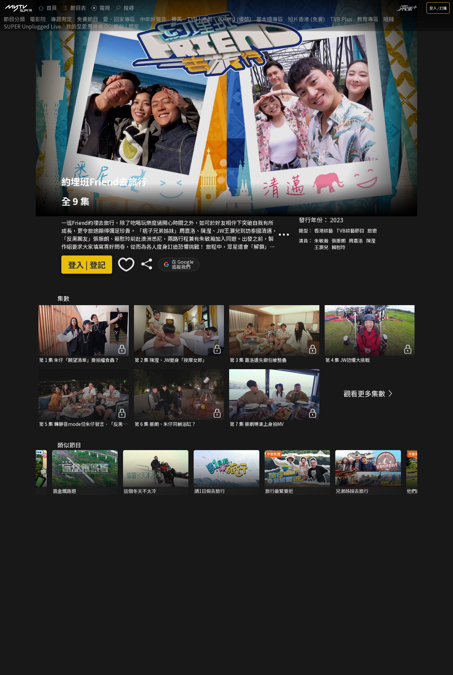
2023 (336, 219)
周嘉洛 (356, 240)
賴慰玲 (339, 247)
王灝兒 (321, 247)
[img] (18, 8)
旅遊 (372, 230)
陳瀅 (370, 240)
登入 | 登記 (86, 264)
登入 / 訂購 (438, 8)
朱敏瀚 (321, 240)
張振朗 (339, 240)
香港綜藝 (323, 230)
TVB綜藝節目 (350, 230)
